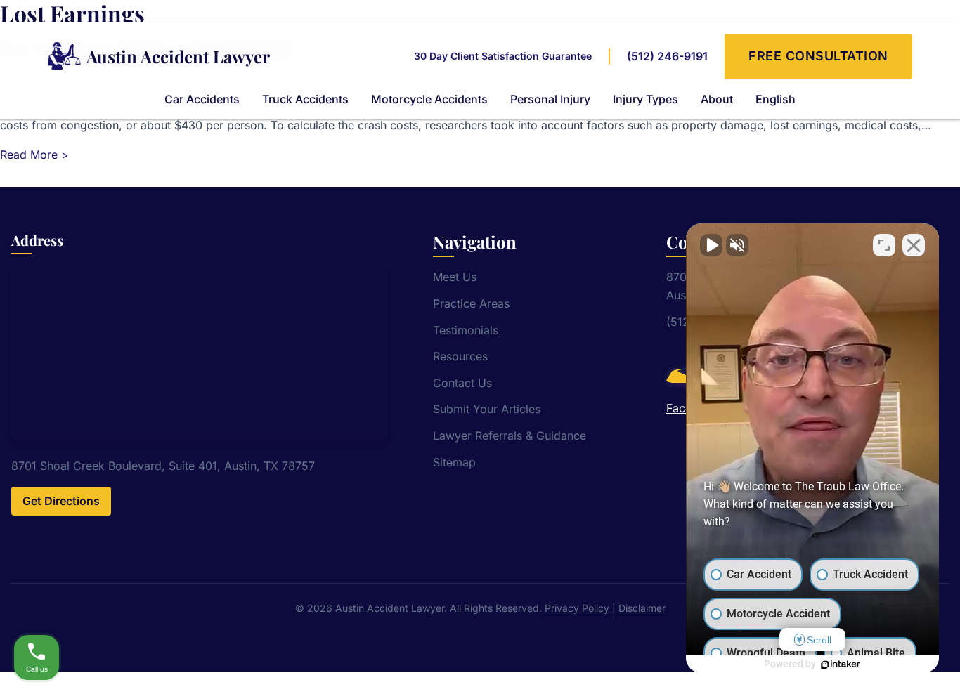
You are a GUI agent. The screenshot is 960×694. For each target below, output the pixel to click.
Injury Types (645, 99)
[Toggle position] (884, 245)
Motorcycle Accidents (429, 99)
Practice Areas (471, 303)
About (717, 99)
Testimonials (465, 330)
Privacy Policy (577, 608)
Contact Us (462, 383)
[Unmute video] (711, 245)
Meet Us (454, 277)
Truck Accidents (305, 99)
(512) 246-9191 (667, 56)
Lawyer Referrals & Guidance (509, 435)
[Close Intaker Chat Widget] (913, 245)
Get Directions (61, 501)
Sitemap (454, 462)
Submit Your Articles (486, 409)
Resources (460, 356)
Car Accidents (202, 99)
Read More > (34, 155)
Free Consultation (818, 55)
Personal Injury (550, 99)
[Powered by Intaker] (840, 664)
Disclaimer (642, 608)
